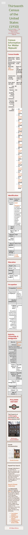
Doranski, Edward (21, 186)
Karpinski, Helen (21, 123)
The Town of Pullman (14, 518)
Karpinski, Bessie (21, 117)
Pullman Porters (15, 520)
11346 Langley (17, 255)
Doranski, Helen (21, 162)
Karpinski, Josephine (21, 128)
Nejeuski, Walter (20, 145)
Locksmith (20, 288)
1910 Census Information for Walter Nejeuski (14, 33)
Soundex (17, 205)
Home (14, 29)
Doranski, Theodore (21, 174)
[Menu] (3, 3)
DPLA (9, 491)
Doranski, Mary (21, 156)
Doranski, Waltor (21, 168)
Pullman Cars (14, 516)
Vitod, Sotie (21, 133)
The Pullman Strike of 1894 (15, 522)
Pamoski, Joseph (20, 139)
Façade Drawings (14, 460)
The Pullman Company (14, 514)
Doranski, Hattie (21, 180)
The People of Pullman (14, 30)
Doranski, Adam (21, 150)
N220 (16, 202)
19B (9, 68)
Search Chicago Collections (12, 485)
